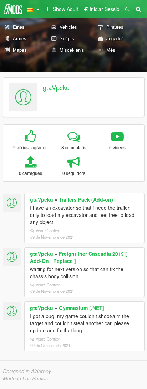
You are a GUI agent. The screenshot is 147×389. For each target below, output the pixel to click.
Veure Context (48, 230)
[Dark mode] (127, 9)
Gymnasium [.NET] (81, 307)
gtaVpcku (56, 87)
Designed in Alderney (27, 371)
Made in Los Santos (25, 378)
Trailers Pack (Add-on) (86, 199)
